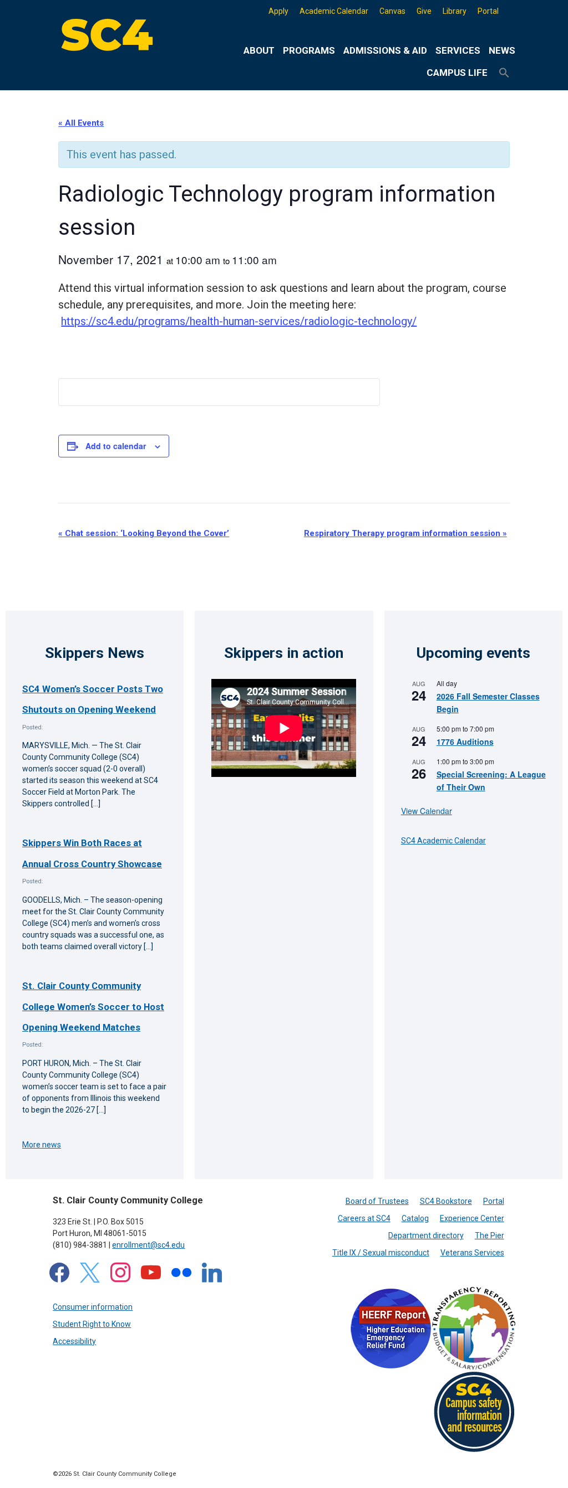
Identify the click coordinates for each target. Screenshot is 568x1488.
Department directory (426, 1235)
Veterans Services (472, 1252)
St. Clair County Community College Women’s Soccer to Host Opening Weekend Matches (93, 1006)
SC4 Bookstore (446, 1201)
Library (454, 11)
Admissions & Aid (385, 50)
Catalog (415, 1218)
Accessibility (74, 1341)
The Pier (489, 1235)
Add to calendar (115, 445)
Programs (309, 50)
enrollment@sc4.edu (148, 1244)
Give (424, 11)
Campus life (457, 72)
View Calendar (426, 810)
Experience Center (472, 1218)
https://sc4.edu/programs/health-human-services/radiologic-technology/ (239, 321)
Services (457, 50)
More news (41, 1144)
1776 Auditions (465, 741)
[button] (504, 73)
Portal (488, 11)
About (259, 50)
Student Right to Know (92, 1324)
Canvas (392, 11)
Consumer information (93, 1306)
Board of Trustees (377, 1201)
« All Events (81, 123)
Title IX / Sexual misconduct (380, 1252)
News (502, 50)
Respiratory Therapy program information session (405, 533)
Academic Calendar (334, 11)
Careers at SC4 (364, 1218)
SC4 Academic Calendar (443, 840)
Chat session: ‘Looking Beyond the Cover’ (143, 533)
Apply (278, 11)
